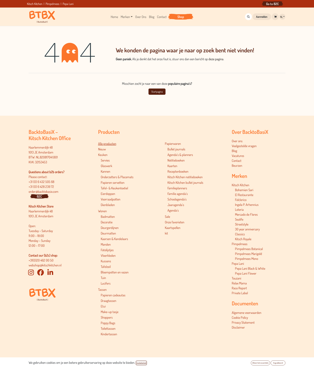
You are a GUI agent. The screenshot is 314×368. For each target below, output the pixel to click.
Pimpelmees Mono (246, 258)
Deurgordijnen (110, 227)
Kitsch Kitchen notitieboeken (185, 177)
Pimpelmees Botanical (249, 249)
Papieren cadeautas (113, 295)
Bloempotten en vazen (115, 272)
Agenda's (173, 210)
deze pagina (216, 59)
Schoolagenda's (177, 199)
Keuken (102, 155)
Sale (167, 216)
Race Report (239, 288)
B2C (39, 196)
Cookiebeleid (141, 363)
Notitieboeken (176, 160)
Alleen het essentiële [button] (260, 363)
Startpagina (157, 91)
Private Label (240, 293)
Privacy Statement (243, 322)
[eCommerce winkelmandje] (275, 16)
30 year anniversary (247, 229)
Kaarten (172, 166)
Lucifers (106, 283)
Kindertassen (109, 334)
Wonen (102, 211)
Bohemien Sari (244, 190)
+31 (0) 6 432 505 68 (42, 182)
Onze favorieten (174, 222)
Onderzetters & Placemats (117, 177)
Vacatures (238, 155)
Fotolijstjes (107, 250)
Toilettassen (108, 328)
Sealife (239, 219)
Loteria (239, 209)
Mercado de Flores (246, 214)
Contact (236, 160)
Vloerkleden (108, 255)
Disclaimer (238, 327)
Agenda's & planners (180, 155)
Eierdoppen (108, 193)
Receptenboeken (177, 171)
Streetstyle (241, 224)
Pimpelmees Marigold (248, 253)
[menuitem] (114, 16)
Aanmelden (261, 16)
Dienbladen (108, 205)
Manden (106, 244)
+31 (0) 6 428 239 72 (42, 186)
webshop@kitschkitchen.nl (45, 265)
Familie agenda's (177, 193)
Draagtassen (108, 300)
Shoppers (107, 317)
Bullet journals (176, 149)
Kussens (106, 261)
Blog (234, 151)
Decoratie (107, 222)
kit (166, 233)
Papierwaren (173, 143)
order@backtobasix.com (43, 191)
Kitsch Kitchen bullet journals (185, 182)
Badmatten (108, 216)
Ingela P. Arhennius (247, 204)
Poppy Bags (108, 323)
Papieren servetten (112, 182)
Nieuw (102, 149)
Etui (103, 306)
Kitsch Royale (243, 239)
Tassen (102, 289)
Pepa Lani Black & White (250, 268)
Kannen (105, 171)
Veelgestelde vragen (244, 146)
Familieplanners (177, 188)
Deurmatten (108, 233)
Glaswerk (106, 166)
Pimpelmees (239, 244)
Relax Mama (239, 283)
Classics (240, 234)
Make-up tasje (109, 312)
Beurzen (237, 165)
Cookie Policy (240, 317)
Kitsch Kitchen (240, 185)
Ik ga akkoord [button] (278, 363)
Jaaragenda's (175, 205)
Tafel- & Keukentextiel (114, 188)
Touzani (236, 278)
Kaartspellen (172, 227)
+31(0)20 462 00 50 (41, 260)
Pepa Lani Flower (245, 273)
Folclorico (240, 199)
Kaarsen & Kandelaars (114, 239)
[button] (248, 16)
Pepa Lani (238, 263)
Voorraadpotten (110, 199)
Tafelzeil (106, 266)
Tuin (103, 278)
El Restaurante (244, 195)
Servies (105, 160)
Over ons (237, 141)
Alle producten (107, 143)
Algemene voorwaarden (246, 312)
